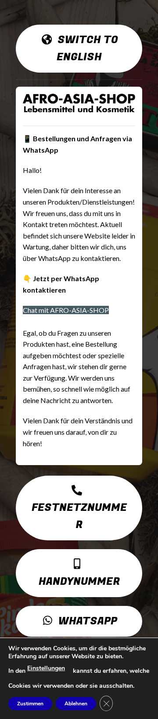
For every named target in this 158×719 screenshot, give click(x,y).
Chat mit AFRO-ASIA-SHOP (66, 310)
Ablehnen (76, 703)
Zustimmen (30, 703)
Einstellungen (46, 668)
